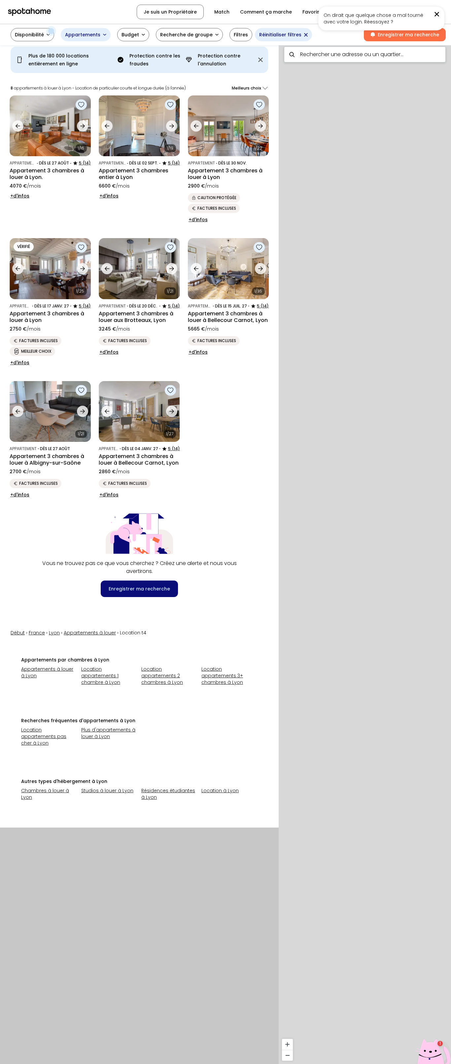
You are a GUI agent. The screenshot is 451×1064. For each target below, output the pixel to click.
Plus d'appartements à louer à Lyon (108, 733)
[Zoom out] (287, 1055)
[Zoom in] (287, 1044)
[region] (365, 552)
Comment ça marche (266, 12)
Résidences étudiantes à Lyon (168, 793)
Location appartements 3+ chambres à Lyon (222, 676)
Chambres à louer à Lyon (45, 793)
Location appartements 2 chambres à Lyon (162, 676)
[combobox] (365, 54)
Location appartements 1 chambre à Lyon (100, 676)
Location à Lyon (220, 790)
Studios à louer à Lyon (107, 790)
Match (221, 12)
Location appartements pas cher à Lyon (43, 736)
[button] (32, 34)
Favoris (311, 12)
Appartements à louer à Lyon (47, 672)
